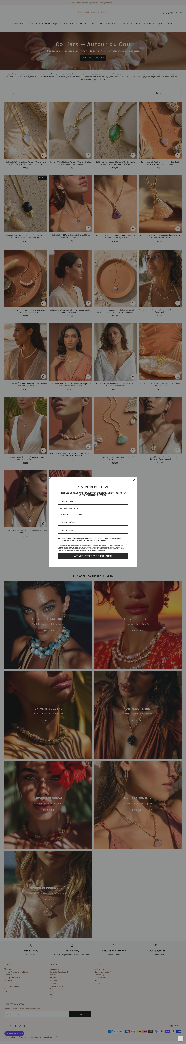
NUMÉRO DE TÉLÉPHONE (69, 509)
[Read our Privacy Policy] (126, 544)
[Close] (134, 480)
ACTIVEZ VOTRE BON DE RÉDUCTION (93, 556)
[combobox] (64, 514)
